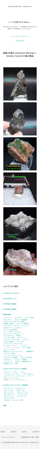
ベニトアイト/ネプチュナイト (13, 355)
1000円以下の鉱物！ (10, 304)
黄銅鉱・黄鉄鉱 (9, 323)
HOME (3, 432)
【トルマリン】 (9, 396)
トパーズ (6, 347)
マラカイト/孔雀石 (26, 357)
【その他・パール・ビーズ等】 (14, 400)
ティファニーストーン (11, 345)
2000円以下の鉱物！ (10, 309)
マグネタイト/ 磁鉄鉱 (10, 357)
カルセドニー (8, 327)
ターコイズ (20, 341)
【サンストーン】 (22, 392)
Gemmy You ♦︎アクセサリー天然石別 (16, 385)
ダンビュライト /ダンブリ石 (13, 343)
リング (22, 372)
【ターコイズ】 (23, 394)
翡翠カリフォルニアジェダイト (14, 351)
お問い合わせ (20, 40)
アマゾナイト (8, 319)
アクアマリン (8, 317)
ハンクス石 (15, 347)
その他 (17, 361)
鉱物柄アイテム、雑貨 (11, 363)
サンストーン (22, 337)
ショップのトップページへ (20, 36)
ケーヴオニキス (9, 335)
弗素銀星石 (30, 351)
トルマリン (24, 345)
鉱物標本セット (27, 361)
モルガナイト (8, 359)
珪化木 (18, 335)
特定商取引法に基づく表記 (30, 437)
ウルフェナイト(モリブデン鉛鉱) (14, 321)
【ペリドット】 (21, 396)
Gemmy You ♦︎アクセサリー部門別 (15, 369)
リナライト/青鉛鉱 (21, 359)
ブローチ (30, 376)
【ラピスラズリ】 (9, 398)
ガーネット (25, 325)
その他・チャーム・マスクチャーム (15, 380)
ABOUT (13, 432)
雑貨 (5, 405)
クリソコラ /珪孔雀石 (10, 329)
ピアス (15, 372)
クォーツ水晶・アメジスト (12, 331)
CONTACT (35, 432)
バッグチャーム (9, 376)
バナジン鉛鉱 (26, 347)
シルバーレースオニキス (11, 339)
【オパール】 (20, 390)
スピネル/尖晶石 (9, 341)
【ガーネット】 (9, 392)
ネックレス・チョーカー (11, 374)
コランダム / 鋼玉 (9, 337)
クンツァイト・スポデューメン (14, 333)
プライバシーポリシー (8, 437)
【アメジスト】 (9, 390)
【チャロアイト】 (9, 394)
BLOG (24, 432)
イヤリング (7, 372)
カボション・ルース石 (11, 378)
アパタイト (18, 317)
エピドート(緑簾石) (22, 323)
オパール (16, 325)
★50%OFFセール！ (10, 298)
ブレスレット (20, 376)
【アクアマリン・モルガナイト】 (14, 388)
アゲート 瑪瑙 (29, 317)
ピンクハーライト (9, 349)
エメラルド (7, 325)
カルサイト (18, 327)
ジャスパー (25, 339)
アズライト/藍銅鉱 (21, 319)
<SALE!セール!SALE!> (11, 293)
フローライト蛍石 (9, 353)
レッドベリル (8, 361)
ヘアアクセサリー (28, 374)
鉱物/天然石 (7, 314)
